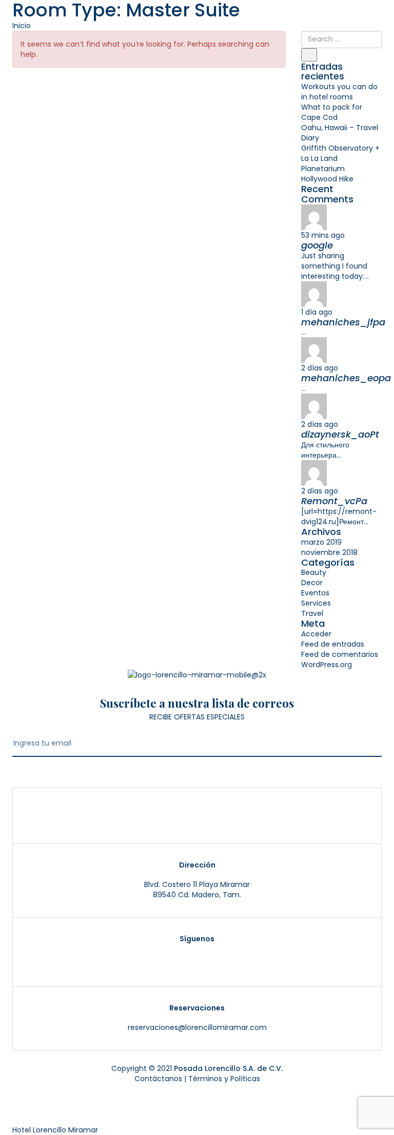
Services (316, 603)
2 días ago (319, 368)
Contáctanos (158, 1079)
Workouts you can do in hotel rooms (339, 91)
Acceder (316, 634)
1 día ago (316, 312)
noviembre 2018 (329, 552)
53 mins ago (323, 235)
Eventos (315, 593)
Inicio (21, 25)
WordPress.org (326, 664)
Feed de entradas (332, 644)
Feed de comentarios (339, 654)
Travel (312, 613)
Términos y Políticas (224, 1079)
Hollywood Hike (327, 179)
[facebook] (214, 959)
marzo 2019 (321, 542)
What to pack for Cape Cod (331, 112)
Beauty (313, 572)
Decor (312, 582)
